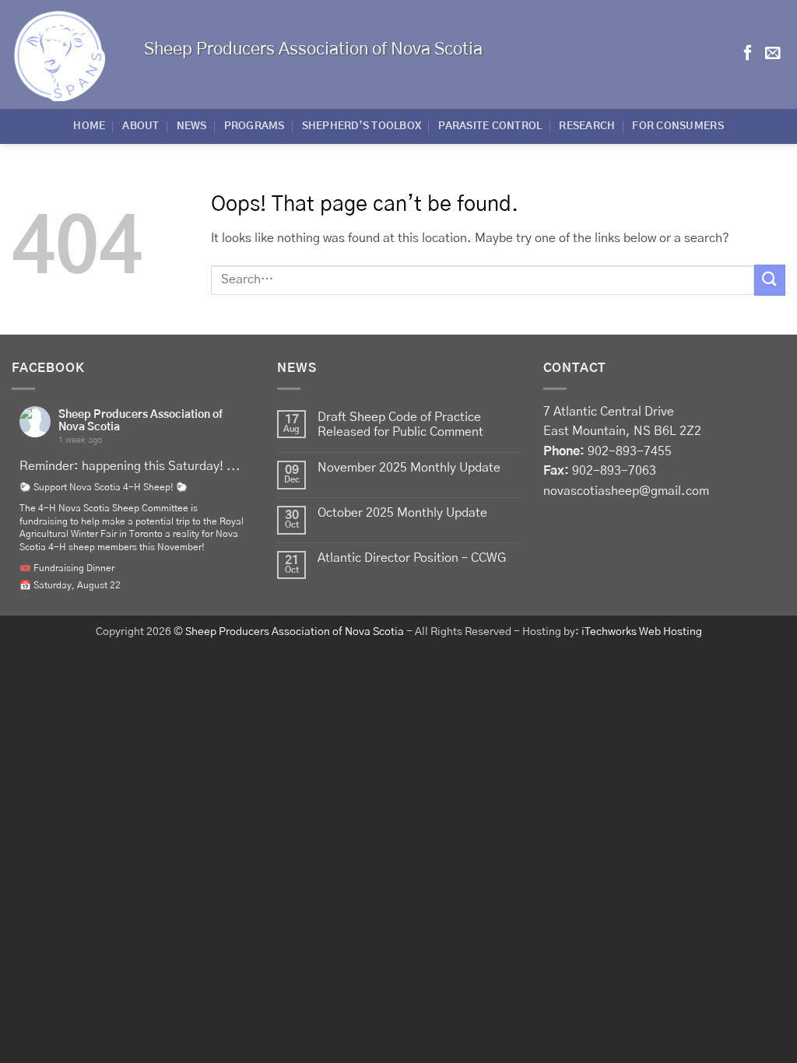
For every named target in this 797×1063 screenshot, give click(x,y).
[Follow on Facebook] (748, 53)
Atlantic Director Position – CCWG (412, 558)
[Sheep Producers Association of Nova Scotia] (66, 54)
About (140, 126)
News (192, 126)
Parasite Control (490, 126)
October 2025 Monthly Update (402, 513)
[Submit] (769, 280)
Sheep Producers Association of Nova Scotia (294, 631)
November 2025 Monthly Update (409, 467)
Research (587, 126)
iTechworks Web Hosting (641, 631)
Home (89, 126)
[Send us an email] (773, 53)
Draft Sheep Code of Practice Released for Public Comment (400, 424)
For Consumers (677, 126)
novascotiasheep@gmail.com (626, 491)
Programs (254, 126)
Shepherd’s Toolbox (362, 126)
